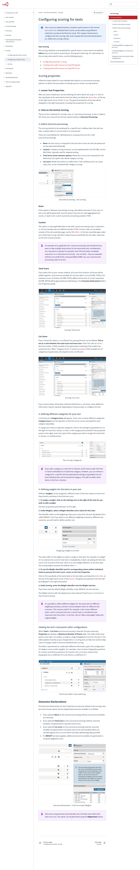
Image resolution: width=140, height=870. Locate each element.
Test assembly (10, 22)
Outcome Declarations (117, 62)
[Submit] (111, 4)
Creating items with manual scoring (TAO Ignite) (61, 65)
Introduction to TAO (12, 13)
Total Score (117, 38)
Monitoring (9, 46)
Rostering (9, 31)
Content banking (11, 26)
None (115, 31)
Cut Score (116, 42)
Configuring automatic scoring (17, 55)
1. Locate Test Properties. (119, 21)
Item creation (10, 17)
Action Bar (93, 97)
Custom (116, 35)
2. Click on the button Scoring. (121, 24)
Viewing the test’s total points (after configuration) (123, 57)
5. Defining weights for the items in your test (122, 52)
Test (54, 30)
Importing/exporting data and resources (13, 41)
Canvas (65, 100)
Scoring (8, 50)
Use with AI (99, 13)
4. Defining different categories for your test (122, 46)
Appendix (9, 86)
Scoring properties (116, 17)
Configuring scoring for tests (16, 59)
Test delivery (9, 68)
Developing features (12, 77)
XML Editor (75, 232)
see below (81, 349)
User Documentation (50, 12)
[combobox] (123, 4)
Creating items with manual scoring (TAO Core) (61, 68)
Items (47, 30)
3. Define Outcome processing (121, 28)
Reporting (9, 73)
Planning (8, 35)
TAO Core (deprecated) (13, 82)
